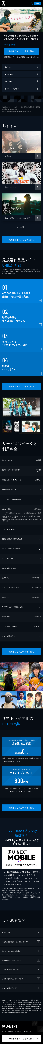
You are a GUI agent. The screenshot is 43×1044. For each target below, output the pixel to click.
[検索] (31, 3)
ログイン (38, 3)
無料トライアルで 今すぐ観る (21, 51)
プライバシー (18, 1031)
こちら (35, 519)
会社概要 (10, 1031)
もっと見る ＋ (21, 227)
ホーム (4, 1031)
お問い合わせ (27, 1031)
